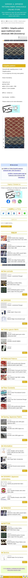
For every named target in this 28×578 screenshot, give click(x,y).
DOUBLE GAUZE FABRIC (14, 341)
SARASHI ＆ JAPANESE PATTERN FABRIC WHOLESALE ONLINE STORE (14, 6)
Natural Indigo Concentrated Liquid (16, 319)
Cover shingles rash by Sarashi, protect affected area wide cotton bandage (15, 452)
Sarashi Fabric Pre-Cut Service (15, 557)
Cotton (11, 40)
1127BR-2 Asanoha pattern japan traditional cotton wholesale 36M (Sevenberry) (16, 175)
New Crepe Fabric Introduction (15, 459)
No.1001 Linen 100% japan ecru (15, 435)
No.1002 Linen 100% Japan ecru (15, 428)
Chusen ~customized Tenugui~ (15, 276)
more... (25, 294)
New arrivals (7, 40)
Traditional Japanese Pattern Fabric (20, 40)
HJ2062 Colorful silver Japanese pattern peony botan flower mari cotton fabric (17, 239)
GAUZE (9, 348)
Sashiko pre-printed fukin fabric (15, 483)
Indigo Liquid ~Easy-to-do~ (14, 312)
